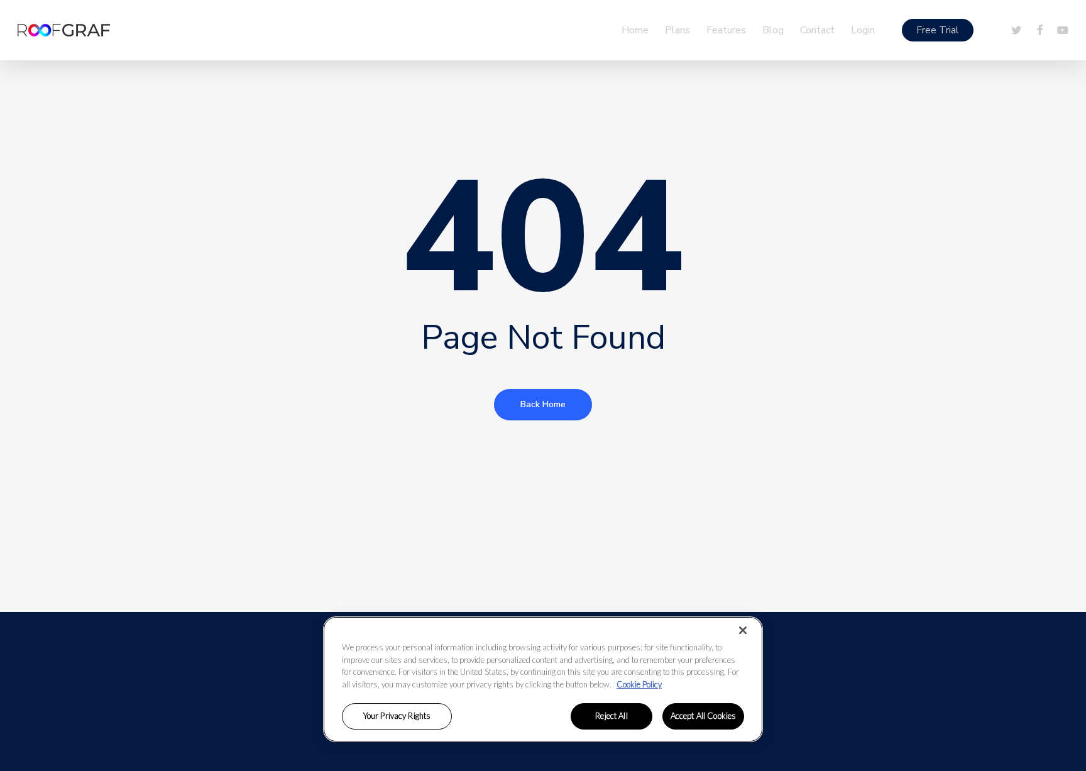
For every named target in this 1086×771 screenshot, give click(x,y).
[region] (543, 679)
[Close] (743, 630)
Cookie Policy (639, 684)
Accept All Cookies (703, 716)
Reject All (611, 716)
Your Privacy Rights (397, 716)
